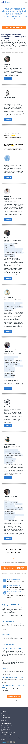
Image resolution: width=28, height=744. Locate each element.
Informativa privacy (5, 719)
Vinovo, (18, 637)
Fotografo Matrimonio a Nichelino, (10, 612)
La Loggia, (9, 637)
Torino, (23, 625)
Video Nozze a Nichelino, (17, 608)
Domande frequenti (5, 729)
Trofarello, (8, 638)
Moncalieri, (19, 624)
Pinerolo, (9, 625)
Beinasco (6, 353)
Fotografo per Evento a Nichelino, (14, 611)
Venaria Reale (5, 627)
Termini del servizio (5, 717)
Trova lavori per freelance (7, 734)
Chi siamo (3, 713)
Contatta (8, 79)
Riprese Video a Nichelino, (8, 609)
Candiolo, (22, 637)
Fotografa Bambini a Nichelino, (14, 615)
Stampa (3, 715)
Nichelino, (4, 625)
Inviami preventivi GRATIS (14, 568)
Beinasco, (14, 637)
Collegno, (7, 624)
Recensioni (3, 720)
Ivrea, (16, 624)
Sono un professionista (6, 727)
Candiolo (6, 409)
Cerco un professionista (6, 725)
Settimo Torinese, (18, 625)
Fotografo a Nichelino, (7, 608)
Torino (6, 446)
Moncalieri (6, 100)
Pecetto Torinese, (14, 638)
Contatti (8, 713)
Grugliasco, (12, 624)
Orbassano (4, 640)
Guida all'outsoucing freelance (8, 732)
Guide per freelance (5, 731)
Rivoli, (12, 625)
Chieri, (3, 624)
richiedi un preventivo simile (14, 696)
